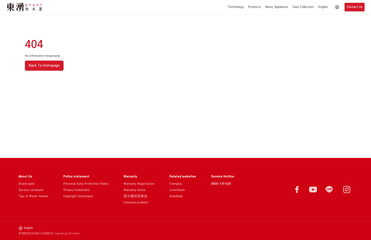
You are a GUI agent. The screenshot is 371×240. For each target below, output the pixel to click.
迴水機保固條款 (135, 196)
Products (254, 7)
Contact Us (354, 7)
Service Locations (30, 190)
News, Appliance (276, 7)
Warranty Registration (138, 184)
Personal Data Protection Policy (85, 184)
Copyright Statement (78, 196)
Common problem (135, 202)
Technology (235, 7)
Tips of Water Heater (33, 196)
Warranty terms (134, 190)
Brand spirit (26, 184)
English (323, 7)
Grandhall (175, 196)
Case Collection (303, 7)
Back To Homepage (44, 65)
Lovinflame (177, 190)
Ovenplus (175, 184)
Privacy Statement (76, 190)
